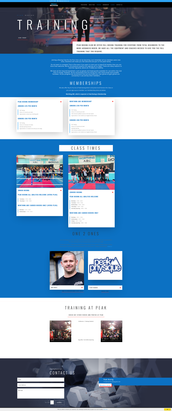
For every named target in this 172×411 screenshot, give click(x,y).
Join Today (22, 38)
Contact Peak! (105, 291)
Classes (113, 4)
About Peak (92, 4)
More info (105, 409)
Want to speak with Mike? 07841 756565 (72, 291)
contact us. (109, 246)
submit (59, 402)
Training (98, 4)
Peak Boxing (84, 4)
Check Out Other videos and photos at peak (86, 315)
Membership (106, 4)
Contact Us (119, 4)
